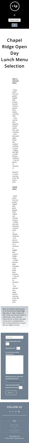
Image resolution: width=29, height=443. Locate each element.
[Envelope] (19, 412)
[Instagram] (10, 412)
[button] (14, 15)
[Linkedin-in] (16, 412)
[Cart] (14, 25)
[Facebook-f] (13, 412)
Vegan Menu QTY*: (11, 348)
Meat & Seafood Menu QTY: (13, 341)
